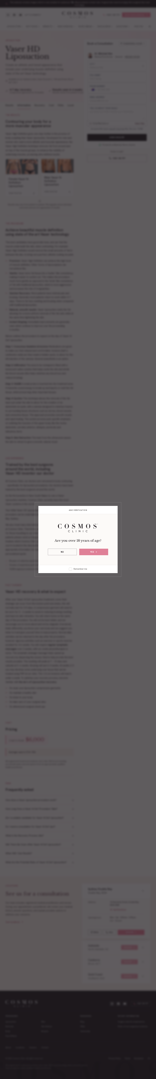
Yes (92, 552)
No (62, 552)
